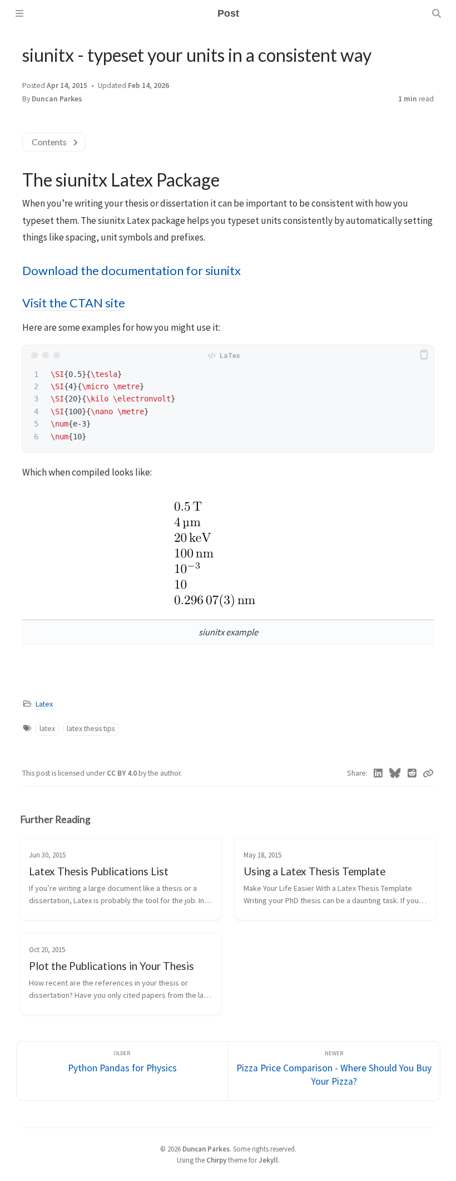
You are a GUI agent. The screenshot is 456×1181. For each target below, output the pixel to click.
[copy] (424, 355)
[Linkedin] (378, 773)
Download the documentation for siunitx (131, 270)
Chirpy (216, 1159)
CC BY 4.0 (122, 773)
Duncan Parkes (206, 1148)
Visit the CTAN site (73, 303)
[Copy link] (428, 773)
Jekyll (268, 1159)
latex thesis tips (91, 728)
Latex (44, 704)
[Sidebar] (19, 13)
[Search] (436, 13)
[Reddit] (412, 773)
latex (47, 728)
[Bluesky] (395, 773)
